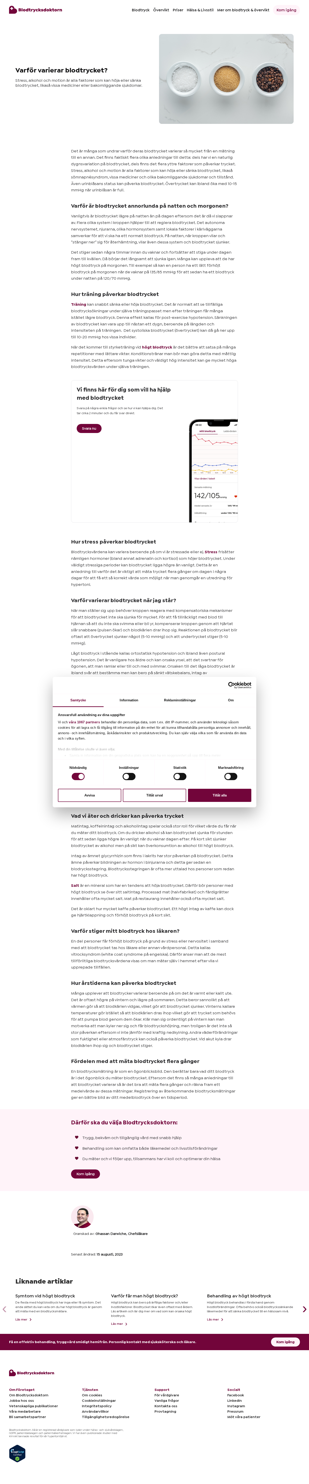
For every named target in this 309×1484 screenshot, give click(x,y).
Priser (178, 10)
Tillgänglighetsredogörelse (105, 1417)
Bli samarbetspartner (27, 1417)
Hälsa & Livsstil (200, 10)
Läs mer (21, 1319)
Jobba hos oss (21, 1400)
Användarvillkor (95, 1411)
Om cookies (92, 1395)
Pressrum (235, 1411)
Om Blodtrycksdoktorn (28, 1395)
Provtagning (165, 1411)
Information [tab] (129, 700)
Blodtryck (141, 10)
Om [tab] (231, 700)
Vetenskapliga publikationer (33, 1406)
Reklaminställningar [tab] (180, 700)
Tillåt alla (220, 795)
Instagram (236, 1406)
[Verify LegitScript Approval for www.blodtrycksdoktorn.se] (17, 1453)
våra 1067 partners (84, 722)
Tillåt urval (154, 795)
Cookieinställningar (99, 1400)
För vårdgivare (166, 1395)
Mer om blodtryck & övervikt (243, 10)
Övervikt (161, 10)
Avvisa (89, 795)
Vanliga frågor (166, 1400)
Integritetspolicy (97, 1406)
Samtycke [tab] (78, 700)
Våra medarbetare (25, 1411)
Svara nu (89, 428)
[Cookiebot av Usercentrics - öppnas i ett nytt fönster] (231, 685)
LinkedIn (234, 1400)
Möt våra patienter (243, 1417)
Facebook (235, 1395)
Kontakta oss (165, 1406)
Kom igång (286, 10)
